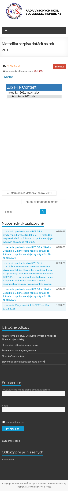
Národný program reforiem (44, 201)
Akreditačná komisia (13, 356)
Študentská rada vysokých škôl (19, 350)
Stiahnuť (59, 66)
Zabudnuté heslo (11, 440)
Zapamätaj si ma (14, 422)
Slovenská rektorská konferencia (20, 345)
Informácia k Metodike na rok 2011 (29, 193)
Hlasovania (8, 459)
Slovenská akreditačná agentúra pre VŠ (24, 361)
